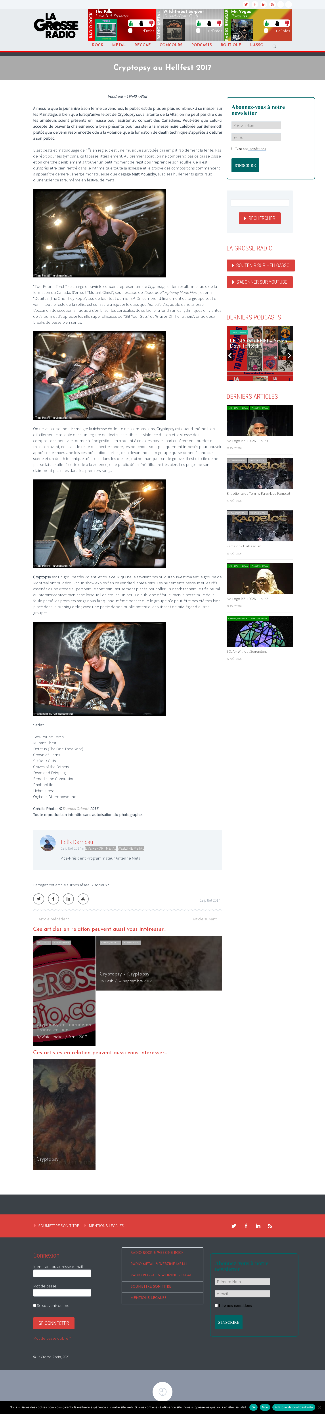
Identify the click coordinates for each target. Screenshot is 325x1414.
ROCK (97, 45)
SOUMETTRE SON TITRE (58, 1225)
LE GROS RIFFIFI (239, 332)
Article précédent (54, 919)
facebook (255, 4)
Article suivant (205, 919)
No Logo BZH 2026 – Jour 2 (247, 598)
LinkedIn (68, 898)
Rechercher (262, 218)
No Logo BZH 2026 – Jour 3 (247, 440)
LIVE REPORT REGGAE (238, 407)
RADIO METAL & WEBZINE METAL (159, 1264)
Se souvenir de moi (53, 1305)
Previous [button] (230, 355)
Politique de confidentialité (294, 1407)
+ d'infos (147, 30)
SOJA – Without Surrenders (247, 651)
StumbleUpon (83, 898)
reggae (227, 25)
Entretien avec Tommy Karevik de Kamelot (258, 493)
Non (265, 1407)
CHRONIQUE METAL (110, 942)
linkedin (263, 4)
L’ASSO (257, 45)
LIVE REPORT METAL (100, 848)
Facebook (53, 898)
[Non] (319, 1407)
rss (272, 4)
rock (91, 25)
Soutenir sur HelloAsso (262, 265)
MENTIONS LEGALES (106, 1225)
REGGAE (142, 45)
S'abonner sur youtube (262, 282)
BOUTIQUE (231, 45)
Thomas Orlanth (76, 808)
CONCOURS (171, 45)
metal (159, 25)
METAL (119, 45)
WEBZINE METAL (131, 848)
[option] (128, 991)
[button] (274, 46)
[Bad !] (151, 23)
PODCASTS (201, 45)
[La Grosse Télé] (280, 4)
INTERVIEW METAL (236, 460)
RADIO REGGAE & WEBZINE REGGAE (161, 1275)
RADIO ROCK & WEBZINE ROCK (157, 1253)
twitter (246, 4)
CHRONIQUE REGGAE (237, 618)
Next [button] (289, 355)
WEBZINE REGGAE (260, 407)
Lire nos (250, 148)
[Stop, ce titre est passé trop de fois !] (141, 23)
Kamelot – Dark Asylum (244, 546)
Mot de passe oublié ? (52, 1338)
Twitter (38, 898)
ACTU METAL (44, 942)
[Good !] (131, 23)
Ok (254, 1407)
